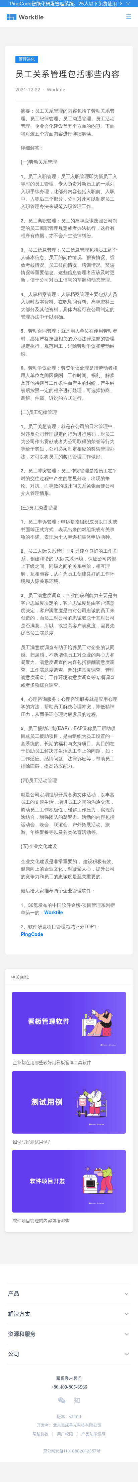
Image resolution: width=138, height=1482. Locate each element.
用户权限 (65, 1434)
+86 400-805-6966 (69, 1387)
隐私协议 (40, 1434)
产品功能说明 (93, 1434)
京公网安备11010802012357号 (71, 1450)
